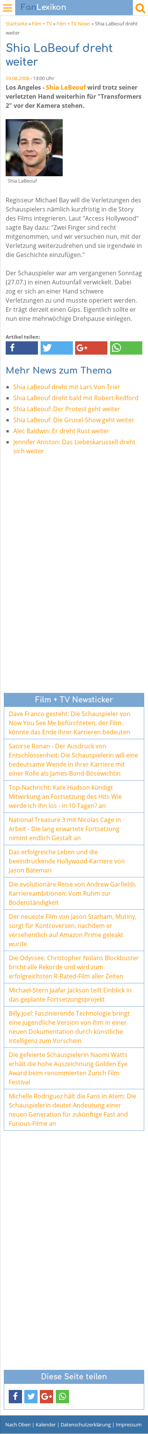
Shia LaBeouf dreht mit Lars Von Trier (66, 387)
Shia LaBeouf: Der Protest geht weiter (66, 409)
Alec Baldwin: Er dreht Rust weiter (61, 431)
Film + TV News (73, 23)
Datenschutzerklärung (86, 1424)
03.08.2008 (17, 78)
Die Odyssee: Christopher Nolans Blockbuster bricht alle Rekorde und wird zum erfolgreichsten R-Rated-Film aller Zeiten (74, 967)
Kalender (46, 1424)
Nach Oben (18, 1424)
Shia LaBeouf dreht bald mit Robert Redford (76, 398)
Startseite (16, 23)
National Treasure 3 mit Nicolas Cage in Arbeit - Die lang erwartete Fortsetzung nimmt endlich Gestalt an (65, 829)
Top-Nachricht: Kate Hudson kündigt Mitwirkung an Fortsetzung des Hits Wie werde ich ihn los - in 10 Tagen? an (65, 796)
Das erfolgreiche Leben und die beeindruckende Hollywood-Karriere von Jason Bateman (67, 861)
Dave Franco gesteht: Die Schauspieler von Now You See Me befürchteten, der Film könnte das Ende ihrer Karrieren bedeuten (70, 723)
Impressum (129, 1424)
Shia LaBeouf (66, 87)
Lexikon (43, 7)
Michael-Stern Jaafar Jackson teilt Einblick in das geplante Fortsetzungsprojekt (70, 994)
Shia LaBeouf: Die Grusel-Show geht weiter (73, 420)
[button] (22, 348)
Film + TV (42, 23)
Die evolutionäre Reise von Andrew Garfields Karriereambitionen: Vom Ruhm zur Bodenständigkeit (72, 893)
